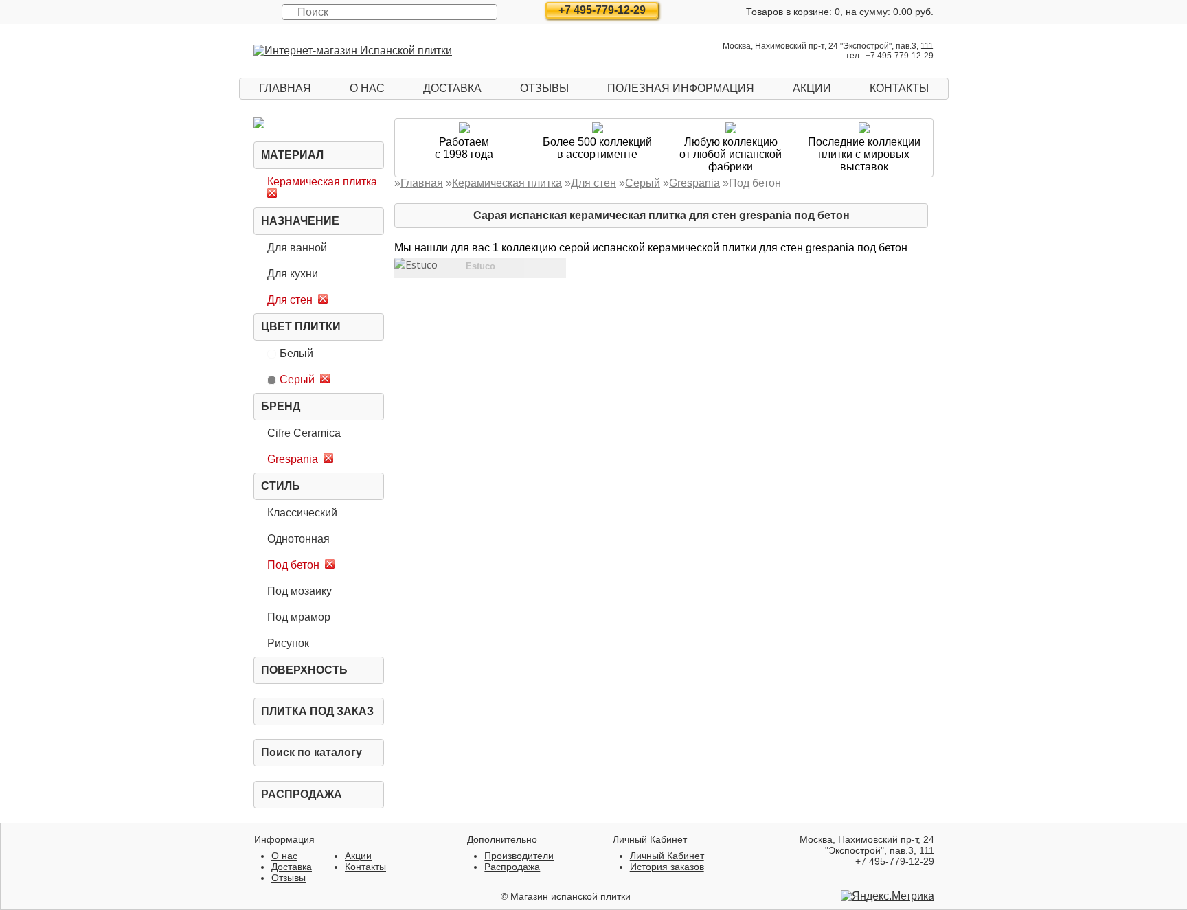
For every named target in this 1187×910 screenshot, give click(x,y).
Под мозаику (299, 591)
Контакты (899, 88)
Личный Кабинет (667, 855)
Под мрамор (298, 617)
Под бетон (293, 565)
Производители (519, 855)
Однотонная (298, 539)
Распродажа (301, 794)
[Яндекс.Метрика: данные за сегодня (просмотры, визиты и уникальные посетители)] (887, 896)
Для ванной (297, 247)
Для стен (290, 300)
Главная (285, 88)
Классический (302, 513)
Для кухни (292, 274)
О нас (367, 88)
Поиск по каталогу (311, 752)
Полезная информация (680, 88)
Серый (297, 379)
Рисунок (288, 643)
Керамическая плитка (322, 181)
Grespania (292, 459)
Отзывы (544, 88)
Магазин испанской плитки (570, 896)
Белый (296, 353)
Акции (812, 88)
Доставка (452, 88)
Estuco (480, 266)
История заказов (667, 866)
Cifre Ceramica (304, 433)
